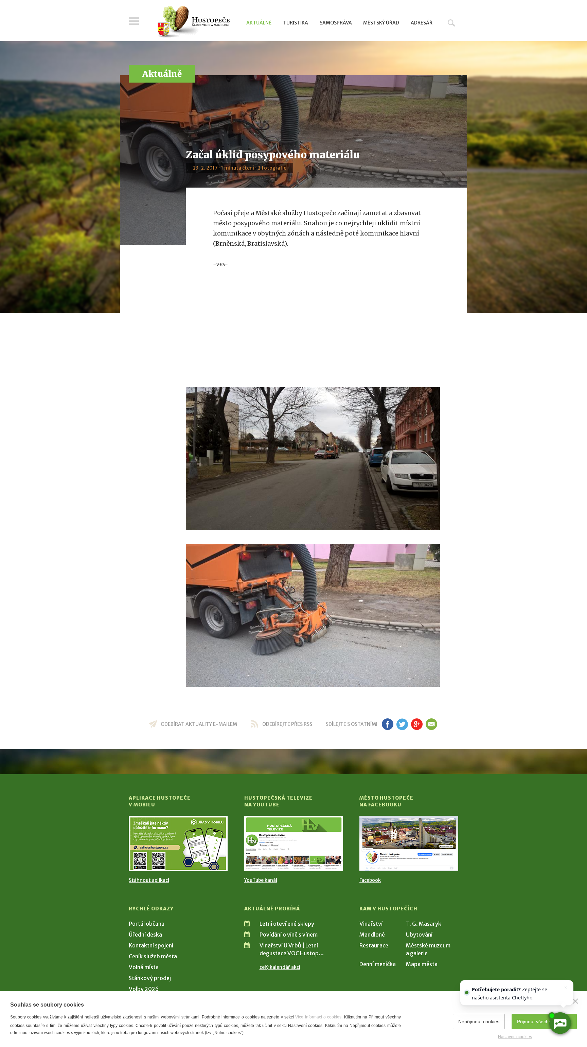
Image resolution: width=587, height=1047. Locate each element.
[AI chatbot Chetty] (559, 1023)
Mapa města (422, 964)
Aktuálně (258, 23)
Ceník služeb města (153, 956)
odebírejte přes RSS (287, 724)
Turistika (295, 23)
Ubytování (419, 934)
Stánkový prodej (150, 978)
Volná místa (144, 967)
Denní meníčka (377, 964)
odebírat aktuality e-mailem (199, 724)
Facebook (370, 880)
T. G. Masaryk (423, 923)
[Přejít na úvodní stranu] (193, 22)
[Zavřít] (575, 1001)
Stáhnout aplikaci (149, 880)
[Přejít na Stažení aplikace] (178, 843)
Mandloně (372, 934)
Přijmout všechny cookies (544, 1021)
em (431, 724)
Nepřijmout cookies (478, 1021)
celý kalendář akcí (280, 967)
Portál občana (146, 923)
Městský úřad (381, 23)
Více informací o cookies (318, 1017)
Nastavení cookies (515, 1036)
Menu (134, 21)
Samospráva (336, 23)
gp (416, 724)
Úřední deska (145, 934)
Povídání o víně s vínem (289, 934)
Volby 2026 (144, 988)
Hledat (451, 23)
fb (387, 724)
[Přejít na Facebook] (408, 843)
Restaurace (373, 945)
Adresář (421, 23)
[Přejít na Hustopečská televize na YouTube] (293, 843)
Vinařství (371, 923)
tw (402, 724)
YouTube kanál (260, 880)
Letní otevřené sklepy (287, 923)
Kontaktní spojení (151, 945)
